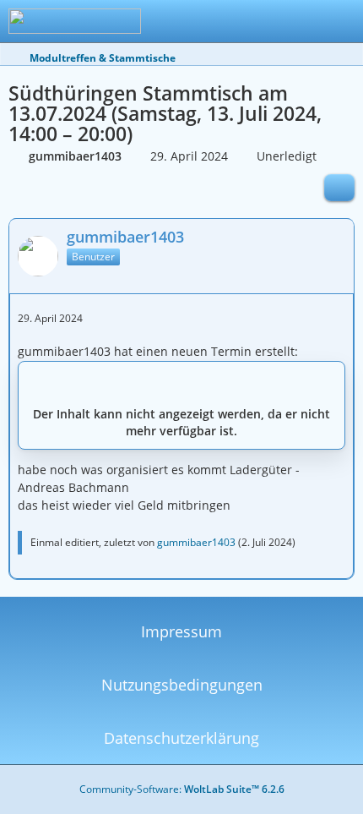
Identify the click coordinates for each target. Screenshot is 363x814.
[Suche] (257, 21)
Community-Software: (181, 789)
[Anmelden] (299, 21)
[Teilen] (339, 187)
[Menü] (341, 21)
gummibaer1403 (196, 542)
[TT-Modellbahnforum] (74, 21)
